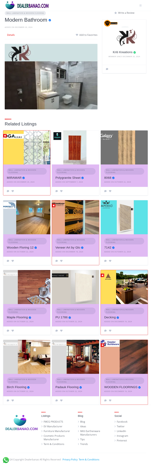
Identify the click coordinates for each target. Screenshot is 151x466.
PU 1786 (61, 317)
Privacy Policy (70, 459)
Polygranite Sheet (68, 177)
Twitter (121, 426)
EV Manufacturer (53, 426)
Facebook (122, 421)
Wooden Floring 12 (20, 247)
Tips (82, 439)
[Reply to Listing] (8, 191)
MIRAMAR (14, 177)
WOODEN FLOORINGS (120, 387)
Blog (82, 421)
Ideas (83, 426)
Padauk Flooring (67, 387)
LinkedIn (121, 431)
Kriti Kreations (123, 52)
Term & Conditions (54, 444)
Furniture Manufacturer (57, 431)
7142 (107, 247)
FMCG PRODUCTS (53, 421)
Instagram (122, 435)
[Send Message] (107, 69)
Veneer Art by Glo (67, 247)
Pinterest (122, 440)
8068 (107, 177)
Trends (84, 444)
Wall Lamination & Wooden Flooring (25, 13)
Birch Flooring (16, 387)
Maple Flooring (17, 317)
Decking (110, 317)
